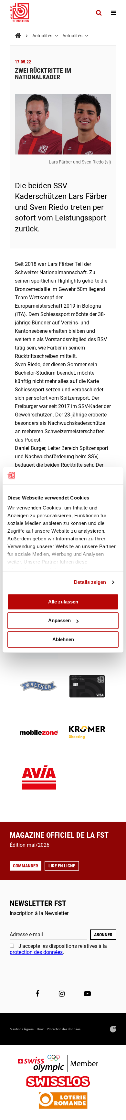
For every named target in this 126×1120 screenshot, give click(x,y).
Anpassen (59, 620)
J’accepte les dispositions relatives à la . (58, 949)
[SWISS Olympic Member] (63, 1064)
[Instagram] (61, 993)
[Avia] (39, 779)
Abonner (103, 934)
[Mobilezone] (39, 733)
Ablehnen (63, 639)
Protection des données (63, 1029)
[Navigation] (113, 13)
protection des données (36, 952)
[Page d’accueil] (23, 13)
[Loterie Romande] (63, 1101)
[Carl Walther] (39, 687)
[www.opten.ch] (113, 1029)
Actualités (42, 35)
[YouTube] (87, 993)
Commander (25, 865)
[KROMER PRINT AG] (87, 733)
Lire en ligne (61, 865)
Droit (40, 1029)
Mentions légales (22, 1029)
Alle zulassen (63, 601)
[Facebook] (37, 993)
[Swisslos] (63, 1082)
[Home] (18, 35)
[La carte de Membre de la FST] (87, 687)
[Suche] (98, 13)
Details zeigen (90, 582)
